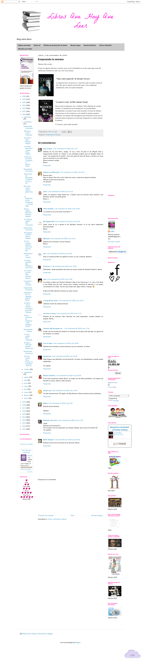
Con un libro (48, 343)
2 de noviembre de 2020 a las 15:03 (70, 300)
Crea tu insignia (112, 387)
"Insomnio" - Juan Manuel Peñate (28, 140)
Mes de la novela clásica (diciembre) (28, 189)
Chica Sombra (48, 209)
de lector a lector (49, 313)
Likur (45, 191)
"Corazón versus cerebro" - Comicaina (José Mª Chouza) (28, 307)
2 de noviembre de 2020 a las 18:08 (65, 343)
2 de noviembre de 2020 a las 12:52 (64, 266)
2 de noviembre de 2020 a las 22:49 (64, 390)
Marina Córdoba (49, 375)
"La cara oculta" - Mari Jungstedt (28, 337)
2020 (24, 114)
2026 (24, 96)
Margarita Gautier (112, 382)
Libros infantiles (105, 45)
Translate (115, 401)
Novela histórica (90, 45)
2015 (24, 414)
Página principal (24, 45)
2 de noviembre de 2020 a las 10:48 (67, 209)
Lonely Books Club (50, 300)
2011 (24, 426)
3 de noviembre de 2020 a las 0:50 (60, 403)
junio (26, 383)
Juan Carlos (48, 149)
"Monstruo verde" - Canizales (28, 133)
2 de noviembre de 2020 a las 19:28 (64, 356)
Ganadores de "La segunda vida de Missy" (28, 296)
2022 (24, 108)
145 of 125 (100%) (26, 469)
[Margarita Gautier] (109, 385)
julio (25, 380)
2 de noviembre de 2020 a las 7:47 (65, 149)
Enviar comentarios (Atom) (57, 519)
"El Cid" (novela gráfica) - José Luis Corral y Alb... (28, 245)
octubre (27, 369)
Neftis (45, 403)
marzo (26, 392)
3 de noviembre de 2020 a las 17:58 (70, 420)
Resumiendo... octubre (28, 330)
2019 (24, 402)
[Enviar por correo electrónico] (62, 132)
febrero (27, 395)
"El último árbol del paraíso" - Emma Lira (28, 345)
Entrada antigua (97, 515)
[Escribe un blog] (64, 132)
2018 (24, 405)
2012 (24, 423)
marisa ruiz (47, 390)
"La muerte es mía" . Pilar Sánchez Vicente (28, 274)
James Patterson (119, 434)
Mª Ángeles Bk (48, 221)
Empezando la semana (53, 135)
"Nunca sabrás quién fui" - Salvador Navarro (28, 212)
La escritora (117, 433)
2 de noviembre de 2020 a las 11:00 (67, 221)
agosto (26, 377)
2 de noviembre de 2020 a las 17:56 (76, 328)
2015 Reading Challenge (26, 451)
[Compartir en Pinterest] (71, 132)
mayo (26, 386)
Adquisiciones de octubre (28, 255)
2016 (24, 411)
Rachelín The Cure (50, 420)
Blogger (77, 642)
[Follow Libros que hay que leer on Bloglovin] (117, 253)
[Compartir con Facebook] (69, 132)
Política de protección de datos (55, 45)
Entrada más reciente (45, 515)
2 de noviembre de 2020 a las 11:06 (62, 238)
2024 (24, 102)
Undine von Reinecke (51, 172)
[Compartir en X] (67, 132)
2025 (24, 99)
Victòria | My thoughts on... (53, 328)
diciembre (27, 117)
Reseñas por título (25, 49)
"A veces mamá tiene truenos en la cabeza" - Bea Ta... (28, 360)
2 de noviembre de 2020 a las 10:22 (60, 191)
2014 (24, 417)
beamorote (47, 356)
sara (44, 279)
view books (29, 471)
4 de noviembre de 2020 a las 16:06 (67, 440)
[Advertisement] (70, 497)
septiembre (28, 372)
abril (26, 389)
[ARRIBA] (132, 654)
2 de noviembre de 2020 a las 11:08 (59, 253)
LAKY (112, 231)
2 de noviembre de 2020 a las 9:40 (72, 172)
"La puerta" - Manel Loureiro (28, 283)
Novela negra (75, 45)
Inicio (72, 515)
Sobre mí (37, 45)
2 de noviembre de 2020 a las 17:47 (69, 313)
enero (26, 398)
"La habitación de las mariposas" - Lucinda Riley (28, 201)
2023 (24, 105)
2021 (24, 111)
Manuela (46, 238)
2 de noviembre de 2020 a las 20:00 (68, 375)
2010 (24, 429)
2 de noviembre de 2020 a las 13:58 (59, 279)
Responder (47, 165)
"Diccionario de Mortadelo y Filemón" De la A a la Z (28, 178)
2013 (24, 420)
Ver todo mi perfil (114, 242)
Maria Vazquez (48, 440)
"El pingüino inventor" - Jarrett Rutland (28, 235)
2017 (24, 408)
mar (44, 253)
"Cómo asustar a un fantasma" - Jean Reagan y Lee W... (28, 320)
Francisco (47, 266)
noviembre (28, 122)
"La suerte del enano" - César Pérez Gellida (28, 150)
